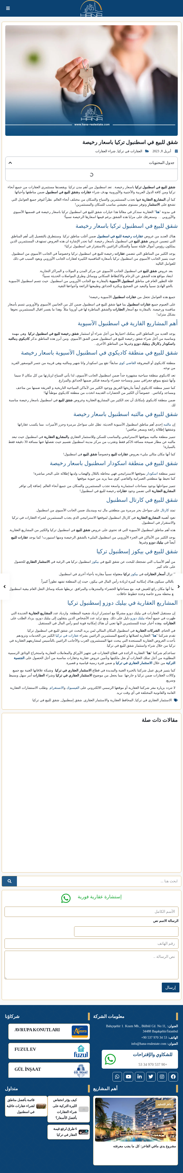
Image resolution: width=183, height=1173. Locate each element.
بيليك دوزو (137, 618)
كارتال (164, 510)
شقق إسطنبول (71, 700)
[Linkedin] (139, 1077)
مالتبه (167, 424)
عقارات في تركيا (67, 635)
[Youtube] (128, 1077)
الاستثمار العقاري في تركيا (153, 700)
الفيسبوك (72, 688)
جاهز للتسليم (165, 1104)
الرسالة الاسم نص (165, 921)
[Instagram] (162, 1077)
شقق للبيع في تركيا (45, 700)
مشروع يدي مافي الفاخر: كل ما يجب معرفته (144, 1146)
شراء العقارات (105, 151)
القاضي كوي (127, 363)
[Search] (9, 881)
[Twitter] (151, 1077)
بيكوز (95, 562)
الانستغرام (57, 688)
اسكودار (152, 473)
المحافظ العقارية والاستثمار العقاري (108, 700)
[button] (10, 163)
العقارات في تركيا (129, 151)
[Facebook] (173, 1077)
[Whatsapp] (117, 1077)
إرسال (170, 987)
